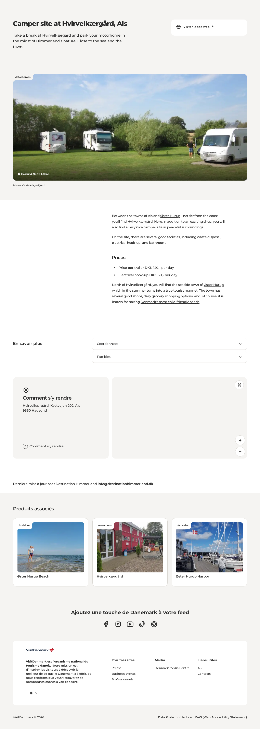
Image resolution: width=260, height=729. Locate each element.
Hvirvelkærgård (140, 221)
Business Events (123, 674)
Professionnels (122, 679)
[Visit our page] (118, 624)
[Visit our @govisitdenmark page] (142, 624)
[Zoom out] (240, 452)
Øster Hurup (170, 216)
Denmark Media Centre (172, 668)
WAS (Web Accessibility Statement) (221, 717)
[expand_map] (239, 384)
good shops (133, 296)
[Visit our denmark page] (106, 624)
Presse (116, 668)
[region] (179, 418)
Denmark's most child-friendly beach (170, 302)
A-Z (200, 668)
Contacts (204, 674)
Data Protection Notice (175, 717)
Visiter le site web (196, 27)
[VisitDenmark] (40, 650)
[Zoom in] (240, 440)
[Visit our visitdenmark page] (130, 624)
